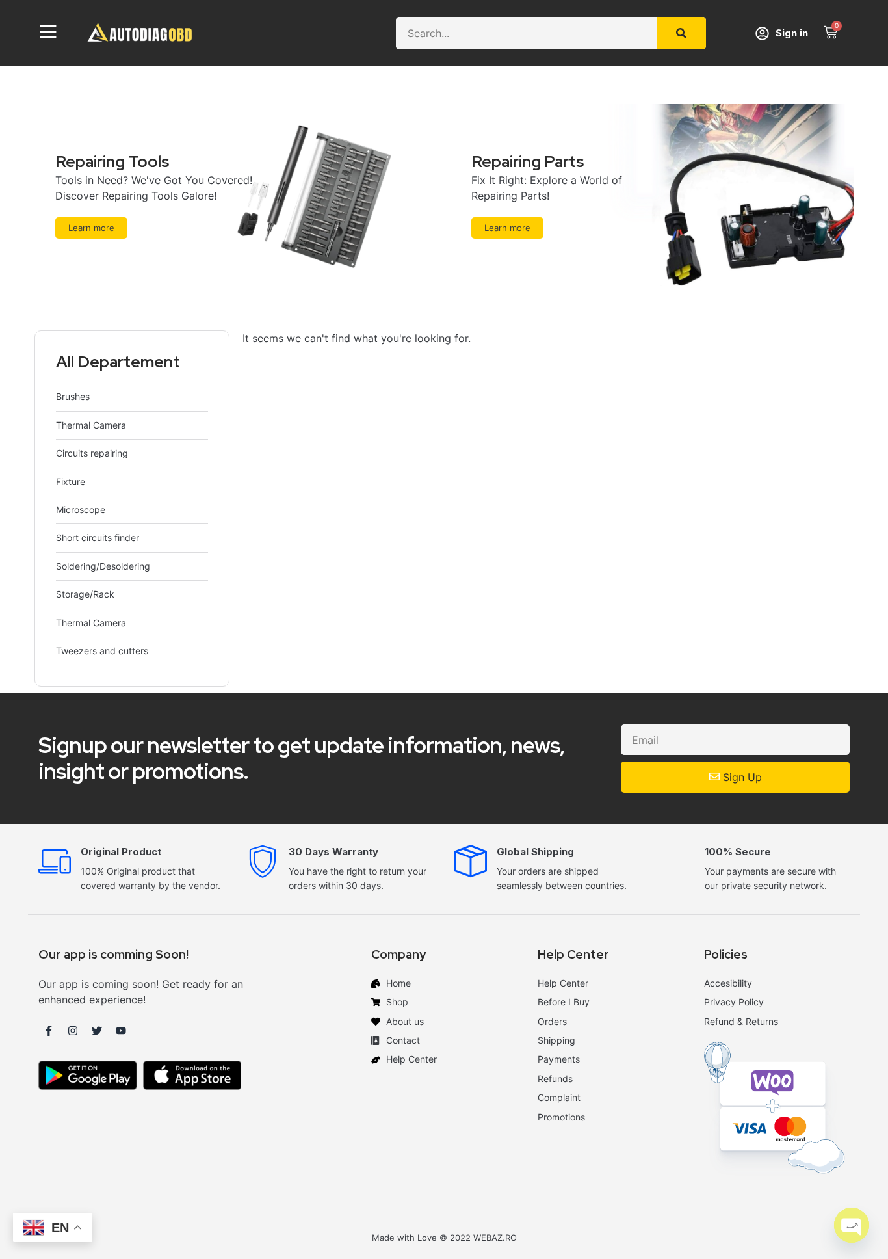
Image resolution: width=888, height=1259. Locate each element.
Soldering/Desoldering (103, 566)
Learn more (91, 227)
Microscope (80, 509)
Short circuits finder (97, 537)
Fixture (70, 481)
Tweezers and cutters (102, 650)
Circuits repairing (92, 452)
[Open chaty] (851, 1225)
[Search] (681, 33)
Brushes (73, 396)
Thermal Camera (91, 425)
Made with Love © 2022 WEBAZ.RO (444, 1237)
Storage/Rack (85, 594)
